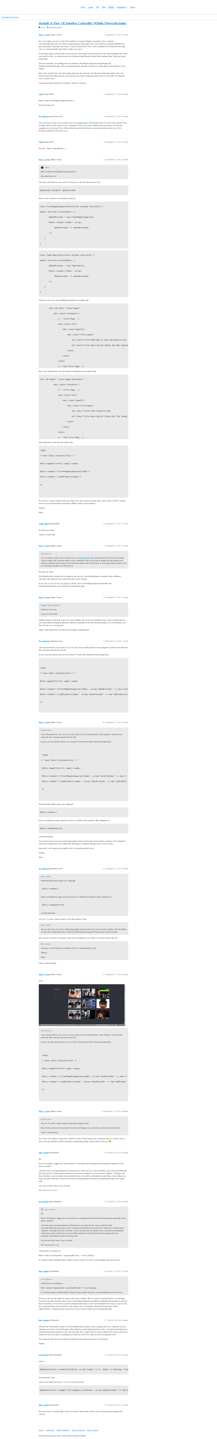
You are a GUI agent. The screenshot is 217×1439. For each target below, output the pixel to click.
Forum (111, 7)
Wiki (104, 7)
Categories (50, 1430)
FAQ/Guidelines (63, 1430)
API (97, 7)
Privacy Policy (92, 1430)
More (132, 7)
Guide (90, 7)
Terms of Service (78, 1430)
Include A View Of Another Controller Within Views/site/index (83, 23)
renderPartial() (82, 123)
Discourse (52, 1436)
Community (121, 7)
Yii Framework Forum (10, 17)
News (83, 7)
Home (41, 1430)
